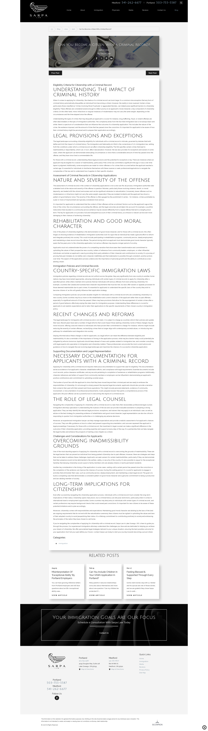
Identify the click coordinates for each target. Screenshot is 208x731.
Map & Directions (87, 669)
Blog (176, 10)
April (73, 29)
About (82, 10)
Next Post (153, 72)
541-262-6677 (131, 2)
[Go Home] (52, 29)
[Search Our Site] (181, 2)
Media (131, 10)
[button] (204, 727)
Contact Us (161, 10)
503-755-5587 (166, 2)
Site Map (142, 673)
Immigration (98, 10)
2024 (66, 29)
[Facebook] (57, 698)
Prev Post (55, 72)
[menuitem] (69, 10)
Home (69, 10)
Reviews (145, 10)
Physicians (116, 10)
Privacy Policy (144, 670)
